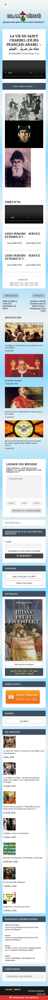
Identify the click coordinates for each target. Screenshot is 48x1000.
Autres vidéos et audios (22, 86)
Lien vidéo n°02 (33, 243)
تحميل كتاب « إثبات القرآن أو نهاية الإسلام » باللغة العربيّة (24, 672)
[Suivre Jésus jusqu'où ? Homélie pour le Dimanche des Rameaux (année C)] (24, 797)
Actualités (24, 721)
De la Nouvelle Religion (14, 882)
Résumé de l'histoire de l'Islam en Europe (23, 858)
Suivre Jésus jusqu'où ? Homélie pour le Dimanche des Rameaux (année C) (21, 808)
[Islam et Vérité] (24, 23)
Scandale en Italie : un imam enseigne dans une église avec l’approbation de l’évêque (21, 780)
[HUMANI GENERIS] (24, 365)
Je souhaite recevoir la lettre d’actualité (24, 551)
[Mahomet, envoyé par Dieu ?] (24, 897)
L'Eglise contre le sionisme (16, 833)
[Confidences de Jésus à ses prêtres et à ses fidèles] (24, 332)
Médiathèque (28, 53)
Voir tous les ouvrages (24, 664)
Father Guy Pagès (24, 583)
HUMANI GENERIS (13, 381)
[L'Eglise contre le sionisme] (24, 824)
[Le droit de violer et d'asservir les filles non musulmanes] (24, 742)
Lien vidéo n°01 (14, 243)
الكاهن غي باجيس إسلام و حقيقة (24, 576)
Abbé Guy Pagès (12, 925)
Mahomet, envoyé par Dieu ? (16, 907)
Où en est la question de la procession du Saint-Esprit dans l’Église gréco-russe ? (23, 443)
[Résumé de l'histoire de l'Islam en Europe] (24, 849)
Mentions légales (36, 991)
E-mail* (8, 542)
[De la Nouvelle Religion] (24, 873)
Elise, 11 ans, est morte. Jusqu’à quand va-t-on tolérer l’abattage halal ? (23, 949)
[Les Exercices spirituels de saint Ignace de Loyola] (24, 397)
